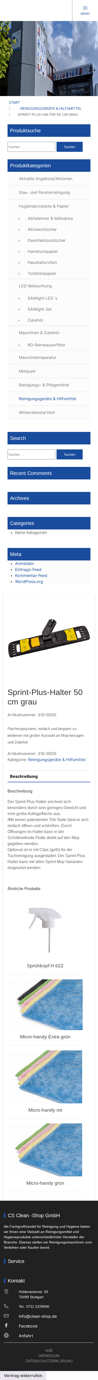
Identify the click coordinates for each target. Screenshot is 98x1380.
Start (14, 102)
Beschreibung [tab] (24, 776)
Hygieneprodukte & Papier (44, 206)
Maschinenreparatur (38, 357)
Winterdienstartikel (37, 412)
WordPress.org (29, 581)
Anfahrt (26, 1335)
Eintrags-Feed (28, 569)
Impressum (49, 1355)
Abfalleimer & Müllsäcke (50, 218)
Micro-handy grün (45, 1183)
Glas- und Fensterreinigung (44, 192)
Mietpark (27, 371)
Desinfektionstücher (47, 240)
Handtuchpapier (43, 251)
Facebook (28, 1325)
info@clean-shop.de (38, 1316)
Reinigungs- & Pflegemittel (44, 384)
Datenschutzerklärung (49, 1361)
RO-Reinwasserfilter (46, 344)
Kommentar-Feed (31, 575)
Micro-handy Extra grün (45, 1036)
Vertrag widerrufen (23, 1375)
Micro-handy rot (45, 1110)
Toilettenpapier (42, 273)
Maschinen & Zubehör (39, 332)
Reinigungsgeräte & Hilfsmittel (51, 108)
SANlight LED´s (42, 298)
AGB (49, 1350)
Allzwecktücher (42, 229)
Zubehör (35, 320)
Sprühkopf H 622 (45, 965)
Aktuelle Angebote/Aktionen (45, 178)
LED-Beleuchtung (35, 285)
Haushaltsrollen (42, 262)
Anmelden (24, 563)
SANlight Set (40, 309)
